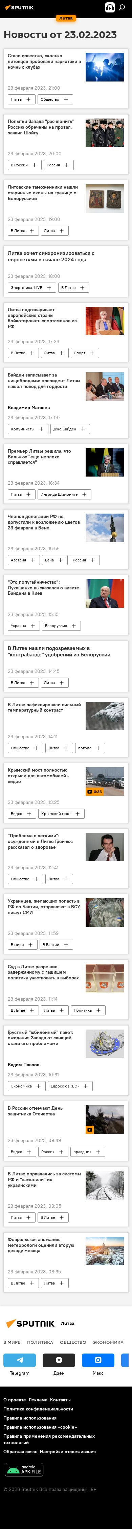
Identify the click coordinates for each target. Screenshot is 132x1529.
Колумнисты (23, 428)
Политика (83, 1010)
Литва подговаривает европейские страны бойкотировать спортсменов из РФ (42, 318)
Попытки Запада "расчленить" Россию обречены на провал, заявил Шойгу (41, 127)
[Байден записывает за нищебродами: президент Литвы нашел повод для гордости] (105, 386)
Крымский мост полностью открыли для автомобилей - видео (38, 775)
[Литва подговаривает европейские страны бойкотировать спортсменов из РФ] (105, 321)
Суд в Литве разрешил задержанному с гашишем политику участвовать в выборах (43, 972)
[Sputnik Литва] (20, 10)
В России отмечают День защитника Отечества (35, 1111)
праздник (82, 1151)
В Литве (18, 230)
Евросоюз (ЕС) (65, 1085)
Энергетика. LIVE (26, 287)
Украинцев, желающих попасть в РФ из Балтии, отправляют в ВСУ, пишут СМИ (44, 906)
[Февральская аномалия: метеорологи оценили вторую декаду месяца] (105, 1251)
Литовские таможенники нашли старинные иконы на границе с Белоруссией (43, 192)
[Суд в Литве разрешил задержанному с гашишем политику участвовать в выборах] (105, 978)
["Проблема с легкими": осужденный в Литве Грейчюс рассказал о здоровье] (105, 847)
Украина (18, 625)
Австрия (18, 559)
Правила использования (30, 1418)
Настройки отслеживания (68, 1452)
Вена (49, 559)
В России (19, 164)
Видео (16, 813)
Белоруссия (56, 625)
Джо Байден (64, 428)
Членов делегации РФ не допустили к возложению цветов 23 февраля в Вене (44, 522)
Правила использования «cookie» (40, 1427)
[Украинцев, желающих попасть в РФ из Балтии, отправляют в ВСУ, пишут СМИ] (105, 912)
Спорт (79, 352)
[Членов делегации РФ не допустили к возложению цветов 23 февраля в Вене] (105, 528)
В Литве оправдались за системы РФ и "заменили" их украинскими (44, 1179)
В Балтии (51, 944)
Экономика (21, 1085)
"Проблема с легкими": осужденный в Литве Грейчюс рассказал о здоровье (40, 841)
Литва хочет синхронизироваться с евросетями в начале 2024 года (51, 256)
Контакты (60, 1400)
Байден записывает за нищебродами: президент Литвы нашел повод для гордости (44, 380)
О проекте (14, 1400)
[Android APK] (24, 1470)
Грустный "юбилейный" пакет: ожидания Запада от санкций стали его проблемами (40, 1038)
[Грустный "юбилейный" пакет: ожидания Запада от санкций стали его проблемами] (105, 1044)
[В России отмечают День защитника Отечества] (105, 1119)
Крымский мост (56, 813)
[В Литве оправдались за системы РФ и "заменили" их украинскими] (105, 1185)
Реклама (38, 1400)
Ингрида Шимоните (59, 494)
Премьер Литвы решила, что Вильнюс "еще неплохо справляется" (39, 456)
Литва (16, 99)
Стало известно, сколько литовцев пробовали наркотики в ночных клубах (44, 61)
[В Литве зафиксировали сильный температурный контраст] (105, 716)
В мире (17, 944)
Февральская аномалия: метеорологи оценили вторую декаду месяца (41, 1245)
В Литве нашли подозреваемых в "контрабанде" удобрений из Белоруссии (59, 651)
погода (84, 747)
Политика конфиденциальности (38, 1409)
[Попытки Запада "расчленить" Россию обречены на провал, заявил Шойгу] (105, 133)
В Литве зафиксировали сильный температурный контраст (44, 707)
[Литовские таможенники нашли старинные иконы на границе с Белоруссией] (105, 198)
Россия (53, 164)
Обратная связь (20, 1452)
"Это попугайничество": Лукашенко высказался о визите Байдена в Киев (43, 587)
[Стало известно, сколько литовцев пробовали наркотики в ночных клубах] (105, 67)
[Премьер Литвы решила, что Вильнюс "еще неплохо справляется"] (105, 462)
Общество (50, 99)
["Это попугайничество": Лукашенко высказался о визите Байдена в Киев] (105, 593)
